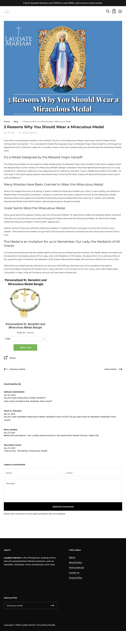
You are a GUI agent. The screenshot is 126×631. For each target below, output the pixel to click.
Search (72, 557)
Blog (16, 121)
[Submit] (52, 605)
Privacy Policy (75, 577)
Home (7, 121)
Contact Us (74, 572)
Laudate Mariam (28, 625)
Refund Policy (75, 562)
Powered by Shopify (46, 625)
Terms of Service (76, 567)
